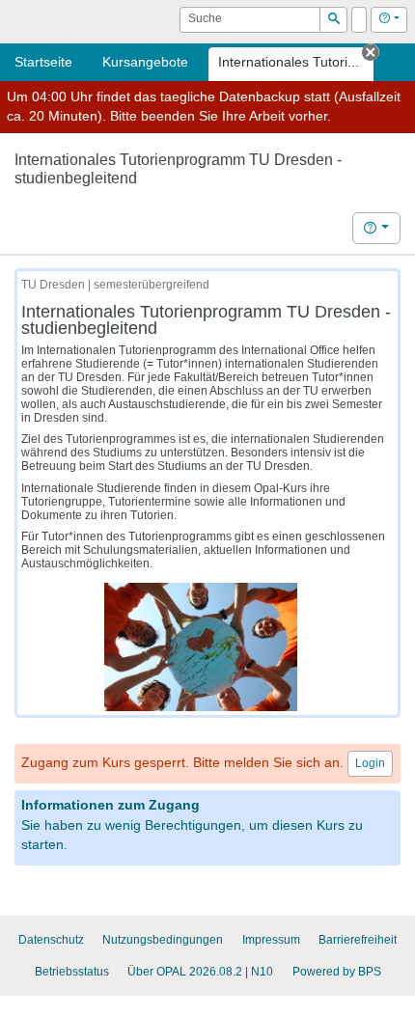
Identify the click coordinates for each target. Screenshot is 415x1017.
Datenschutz (51, 940)
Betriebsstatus (72, 971)
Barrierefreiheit (357, 940)
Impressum (271, 940)
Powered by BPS (336, 971)
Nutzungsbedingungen (162, 940)
